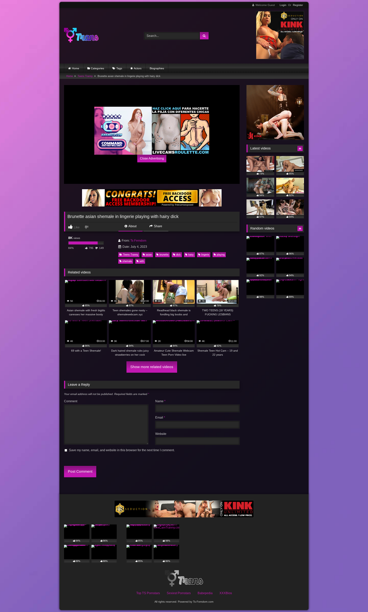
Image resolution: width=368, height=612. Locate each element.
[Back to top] (356, 600)
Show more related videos (151, 367)
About (132, 226)
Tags (119, 68)
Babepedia (205, 593)
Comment (70, 401)
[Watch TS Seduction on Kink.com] (280, 58)
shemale (127, 261)
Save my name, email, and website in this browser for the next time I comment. (122, 450)
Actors (137, 68)
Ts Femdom (138, 240)
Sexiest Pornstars (179, 593)
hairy (191, 254)
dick (178, 254)
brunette (163, 254)
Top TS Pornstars (148, 593)
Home (75, 68)
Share (157, 226)
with (142, 261)
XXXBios (225, 593)
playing (221, 254)
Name (160, 401)
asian (149, 254)
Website (160, 433)
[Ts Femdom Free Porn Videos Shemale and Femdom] (81, 36)
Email (160, 417)
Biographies (157, 68)
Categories (97, 68)
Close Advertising (152, 158)
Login (283, 5)
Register (298, 5)
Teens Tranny (85, 76)
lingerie (205, 254)
